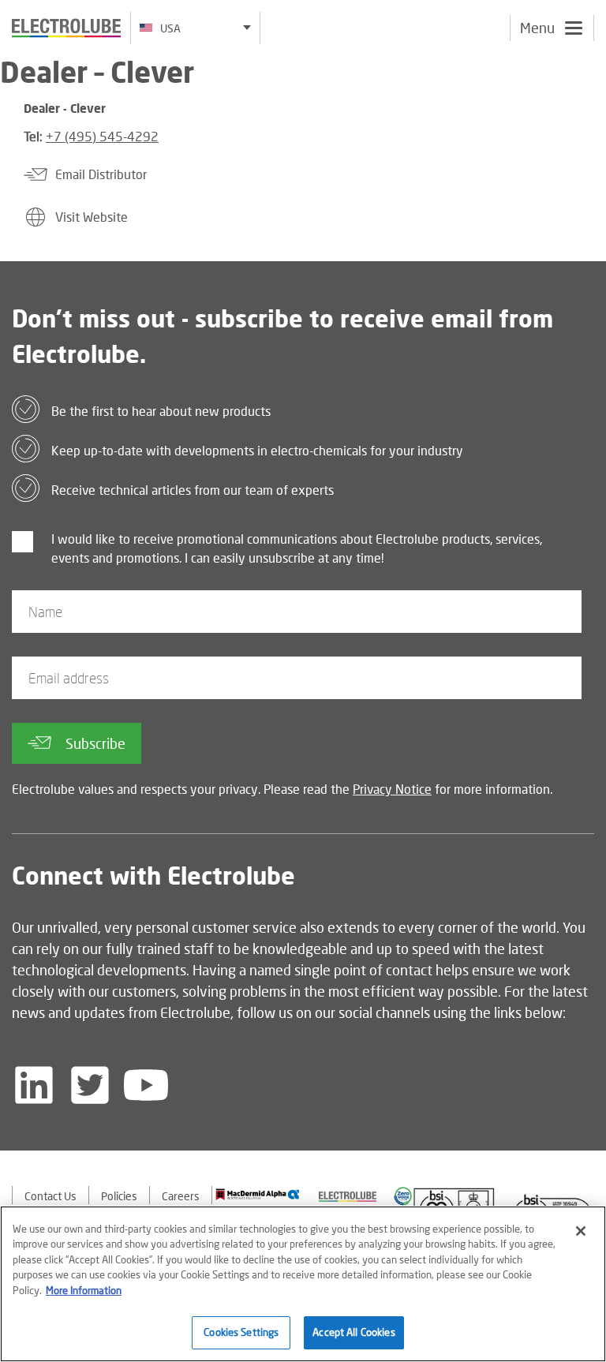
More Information (84, 1290)
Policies (119, 1196)
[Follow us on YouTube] (146, 1085)
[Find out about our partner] (257, 1194)
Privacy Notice (392, 788)
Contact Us (50, 1196)
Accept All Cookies (353, 1332)
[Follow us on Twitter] (90, 1085)
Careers (181, 1196)
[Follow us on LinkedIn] (34, 1085)
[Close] (580, 1231)
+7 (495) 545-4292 (102, 136)
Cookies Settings (241, 1332)
